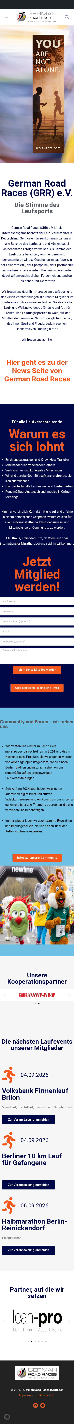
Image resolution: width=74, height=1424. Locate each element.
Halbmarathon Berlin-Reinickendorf (34, 1224)
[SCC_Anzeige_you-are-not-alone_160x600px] (48, 150)
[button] (4, 994)
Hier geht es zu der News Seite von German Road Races (37, 370)
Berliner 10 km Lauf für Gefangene (32, 1159)
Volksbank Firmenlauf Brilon (35, 1094)
